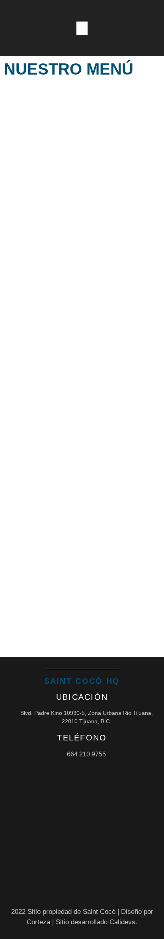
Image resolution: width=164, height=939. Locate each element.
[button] (82, 28)
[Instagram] (124, 28)
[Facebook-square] (138, 28)
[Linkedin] (153, 28)
